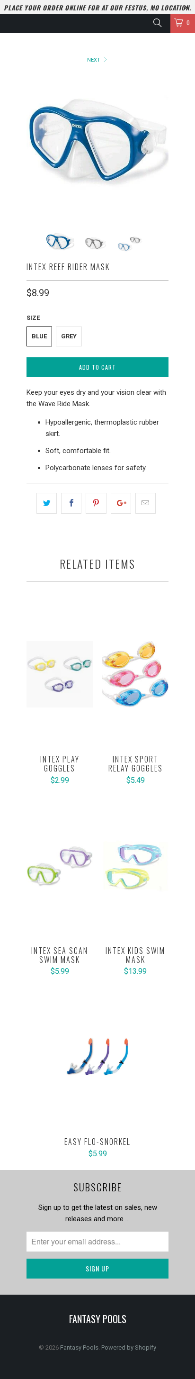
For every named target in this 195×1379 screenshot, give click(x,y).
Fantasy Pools (79, 1347)
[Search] (157, 22)
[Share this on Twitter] (46, 503)
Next (94, 60)
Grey (69, 336)
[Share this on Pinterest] (96, 503)
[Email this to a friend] (145, 503)
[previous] (35, 146)
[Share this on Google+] (121, 503)
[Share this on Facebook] (71, 503)
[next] (159, 146)
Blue (39, 336)
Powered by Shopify (128, 1347)
